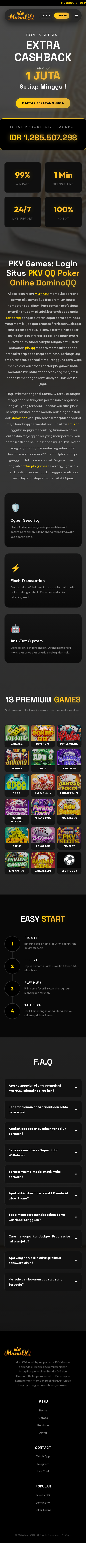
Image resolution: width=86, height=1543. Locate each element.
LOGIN (46, 15)
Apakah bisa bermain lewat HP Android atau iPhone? (43, 1195)
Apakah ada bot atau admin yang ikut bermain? (43, 1131)
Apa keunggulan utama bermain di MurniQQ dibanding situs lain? (43, 1088)
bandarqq (13, 317)
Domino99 (43, 1502)
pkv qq (30, 348)
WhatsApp (43, 1456)
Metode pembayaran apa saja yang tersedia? (43, 1281)
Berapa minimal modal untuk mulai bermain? (43, 1174)
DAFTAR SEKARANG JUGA (43, 103)
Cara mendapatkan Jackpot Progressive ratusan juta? (43, 1238)
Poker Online (43, 1510)
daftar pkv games (33, 466)
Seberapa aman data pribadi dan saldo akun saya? (43, 1109)
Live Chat (43, 1471)
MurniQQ (42, 293)
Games (43, 1418)
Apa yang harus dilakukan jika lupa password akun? (43, 1260)
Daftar (43, 1433)
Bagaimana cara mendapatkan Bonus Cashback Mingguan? (43, 1217)
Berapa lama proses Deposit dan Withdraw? (43, 1152)
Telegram (43, 1464)
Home (43, 1410)
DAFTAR (62, 15)
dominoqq (20, 418)
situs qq (74, 424)
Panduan (43, 1425)
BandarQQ (43, 1495)
